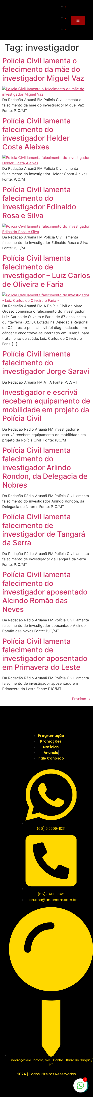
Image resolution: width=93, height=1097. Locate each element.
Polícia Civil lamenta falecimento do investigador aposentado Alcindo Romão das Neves (44, 592)
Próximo (81, 698)
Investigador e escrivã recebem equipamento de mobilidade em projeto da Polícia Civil (46, 405)
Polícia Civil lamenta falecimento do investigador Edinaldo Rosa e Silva (39, 202)
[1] (80, 1087)
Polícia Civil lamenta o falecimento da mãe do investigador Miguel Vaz (43, 69)
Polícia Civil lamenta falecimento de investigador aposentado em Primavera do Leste (44, 654)
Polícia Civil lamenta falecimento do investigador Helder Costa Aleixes (36, 133)
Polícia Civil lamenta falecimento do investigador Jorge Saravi (45, 362)
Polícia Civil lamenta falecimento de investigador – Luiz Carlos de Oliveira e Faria (46, 271)
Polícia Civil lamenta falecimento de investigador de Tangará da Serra (43, 529)
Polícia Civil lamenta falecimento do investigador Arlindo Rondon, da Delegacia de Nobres (45, 467)
